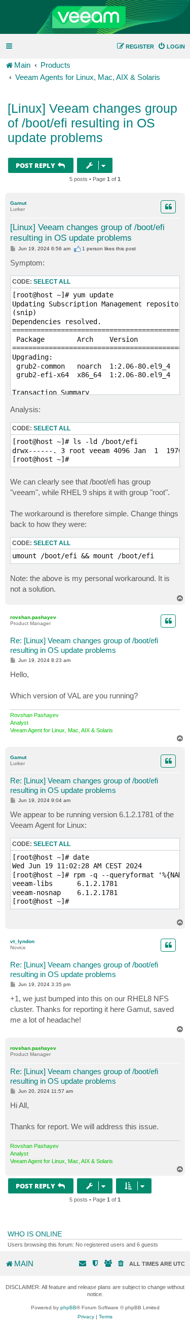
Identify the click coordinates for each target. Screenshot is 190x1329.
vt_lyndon (22, 941)
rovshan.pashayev (33, 617)
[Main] (95, 17)
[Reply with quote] (168, 206)
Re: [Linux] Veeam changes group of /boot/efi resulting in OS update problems (84, 645)
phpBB (68, 1307)
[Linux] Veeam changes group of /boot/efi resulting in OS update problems (92, 123)
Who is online (35, 1234)
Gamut (18, 203)
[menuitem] (171, 46)
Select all (51, 281)
